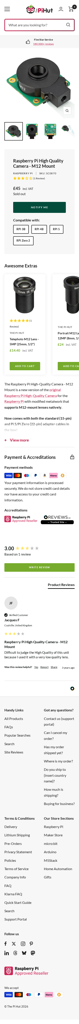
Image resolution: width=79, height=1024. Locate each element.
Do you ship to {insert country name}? (55, 775)
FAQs (8, 727)
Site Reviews (13, 752)
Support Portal (15, 919)
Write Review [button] (39, 567)
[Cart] (71, 9)
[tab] (61, 585)
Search (9, 744)
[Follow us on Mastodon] (33, 953)
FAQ (7, 885)
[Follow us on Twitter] (13, 943)
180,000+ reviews (43, 44)
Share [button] (54, 667)
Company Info (15, 877)
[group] (39, 548)
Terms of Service (16, 869)
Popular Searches (17, 735)
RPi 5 (56, 229)
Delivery (10, 827)
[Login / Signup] (61, 9)
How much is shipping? (53, 792)
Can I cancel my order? (55, 735)
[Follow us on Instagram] (23, 944)
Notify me (39, 207)
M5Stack (50, 860)
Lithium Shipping (17, 835)
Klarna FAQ (13, 894)
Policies (10, 860)
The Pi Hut (17, 333)
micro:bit (50, 843)
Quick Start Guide (17, 902)
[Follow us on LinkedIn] (6, 953)
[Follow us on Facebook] (5, 944)
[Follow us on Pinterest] (31, 944)
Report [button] (44, 667)
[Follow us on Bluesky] (24, 953)
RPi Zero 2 (23, 240)
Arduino (50, 852)
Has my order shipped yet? (54, 750)
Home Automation (58, 869)
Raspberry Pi (23, 173)
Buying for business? (59, 803)
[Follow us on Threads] (15, 953)
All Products (13, 718)
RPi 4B (39, 229)
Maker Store (53, 835)
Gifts (47, 877)
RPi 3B (20, 229)
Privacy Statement (18, 852)
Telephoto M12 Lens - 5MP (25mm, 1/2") (24, 341)
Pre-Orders (13, 843)
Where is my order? (58, 761)
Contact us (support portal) (59, 721)
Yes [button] (36, 667)
